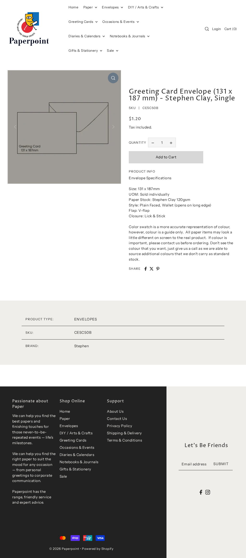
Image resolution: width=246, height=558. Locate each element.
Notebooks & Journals (128, 36)
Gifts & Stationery (83, 50)
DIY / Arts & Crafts (144, 7)
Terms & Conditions (124, 440)
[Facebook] (201, 492)
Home (65, 411)
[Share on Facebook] (146, 269)
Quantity (137, 142)
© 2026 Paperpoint (64, 549)
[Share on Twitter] (152, 269)
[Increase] (171, 142)
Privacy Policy (119, 425)
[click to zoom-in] (113, 78)
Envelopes (111, 7)
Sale (111, 50)
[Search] (206, 29)
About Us (115, 411)
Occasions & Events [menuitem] (118, 21)
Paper (88, 7)
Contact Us (117, 418)
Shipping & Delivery (124, 433)
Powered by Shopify (97, 549)
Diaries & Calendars (84, 36)
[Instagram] (207, 492)
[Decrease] (152, 142)
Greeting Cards (81, 21)
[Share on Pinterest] (158, 269)
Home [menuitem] (73, 7)
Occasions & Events (77, 447)
